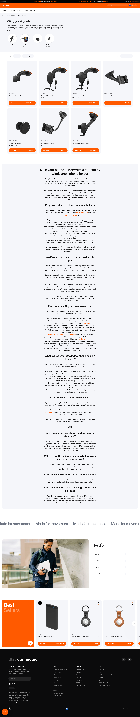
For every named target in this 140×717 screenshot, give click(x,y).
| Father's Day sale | (24, 1)
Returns (78, 675)
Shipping (78, 672)
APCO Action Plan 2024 (106, 675)
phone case (86, 323)
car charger (82, 339)
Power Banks (57, 677)
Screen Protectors (58, 693)
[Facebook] (130, 659)
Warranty (101, 680)
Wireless (56, 680)
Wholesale (79, 683)
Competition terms (104, 685)
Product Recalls (80, 685)
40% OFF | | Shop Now (115, 1)
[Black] (132, 604)
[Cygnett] (7, 5)
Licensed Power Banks (60, 670)
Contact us (79, 677)
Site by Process (127, 709)
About (100, 666)
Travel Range (57, 672)
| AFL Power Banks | (73, 1)
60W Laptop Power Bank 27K (46, 636)
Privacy (101, 677)
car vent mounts (82, 212)
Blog (100, 672)
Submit (11, 688)
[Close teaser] (9, 708)
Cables (55, 688)
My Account (79, 680)
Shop (54, 666)
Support (78, 666)
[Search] (108, 5)
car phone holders (71, 215)
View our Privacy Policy (14, 702)
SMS (13, 684)
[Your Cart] (135, 5)
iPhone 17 (56, 675)
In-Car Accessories (11, 15)
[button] (5, 712)
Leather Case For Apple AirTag (80, 636)
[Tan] (99, 604)
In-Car (55, 683)
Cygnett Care (80, 670)
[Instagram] (124, 659)
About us (101, 670)
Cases (55, 690)
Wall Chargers (57, 685)
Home (3, 15)
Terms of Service (104, 683)
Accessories (57, 696)
